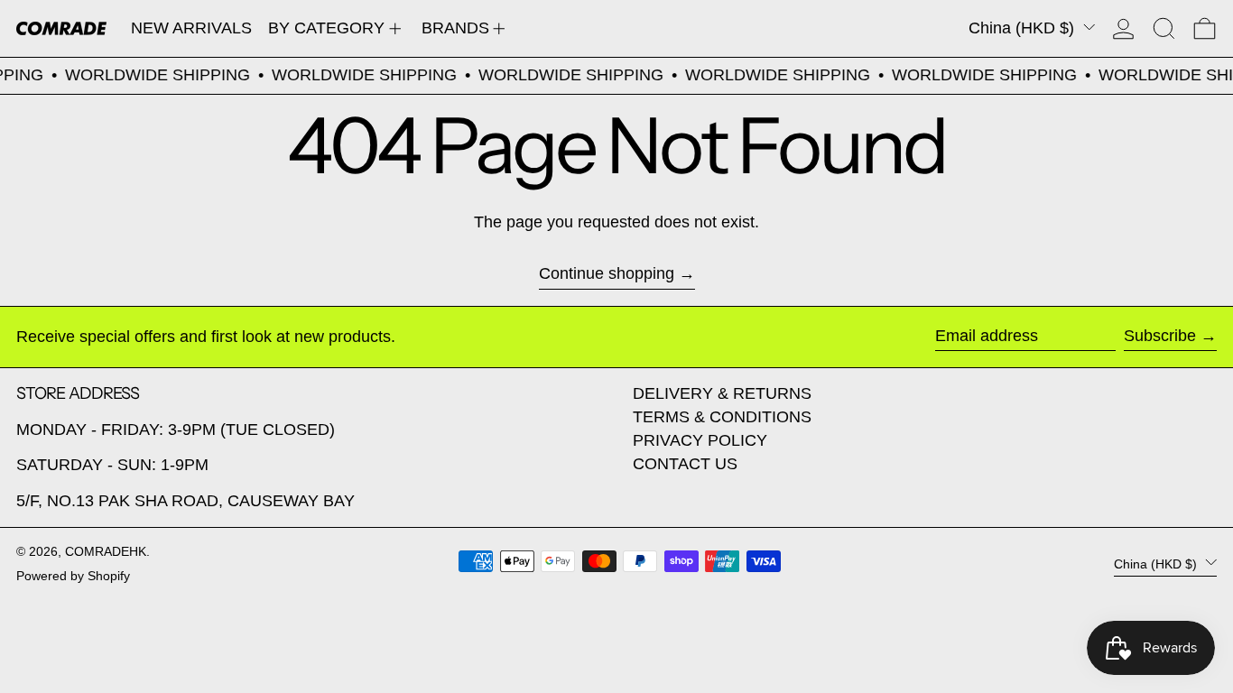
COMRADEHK (105, 551)
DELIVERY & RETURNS (722, 393)
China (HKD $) (1024, 28)
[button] (1164, 28)
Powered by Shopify (73, 575)
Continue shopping (606, 273)
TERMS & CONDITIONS (722, 417)
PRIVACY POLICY (700, 440)
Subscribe (1160, 336)
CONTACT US (685, 464)
